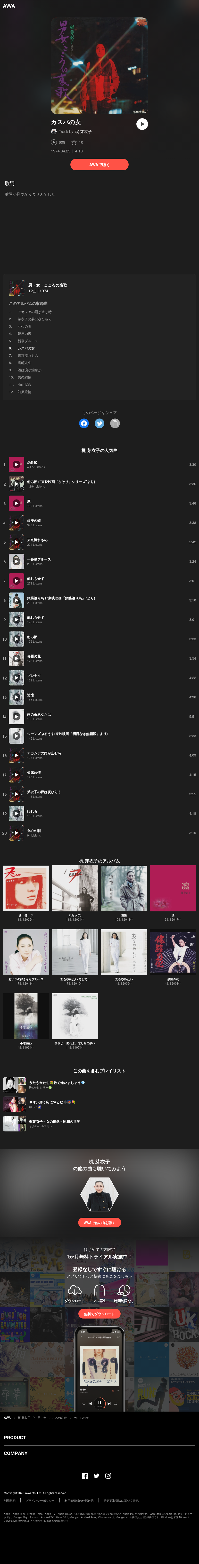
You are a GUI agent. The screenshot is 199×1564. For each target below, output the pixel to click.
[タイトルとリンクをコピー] (115, 423)
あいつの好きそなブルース (25, 979)
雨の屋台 (24, 384)
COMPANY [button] (15, 1453)
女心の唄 (24, 326)
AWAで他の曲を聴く (99, 1222)
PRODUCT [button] (15, 1437)
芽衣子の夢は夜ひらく (35, 318)
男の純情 (24, 377)
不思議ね (26, 1043)
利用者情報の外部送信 (79, 1500)
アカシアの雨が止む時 (35, 311)
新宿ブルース (28, 340)
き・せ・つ (26, 915)
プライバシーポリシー (40, 1500)
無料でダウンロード (99, 1313)
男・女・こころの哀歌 (47, 285)
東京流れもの (28, 355)
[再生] (142, 124)
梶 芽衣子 (83, 131)
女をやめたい (124, 979)
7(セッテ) (75, 915)
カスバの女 (81, 1417)
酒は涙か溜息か (29, 369)
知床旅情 (24, 391)
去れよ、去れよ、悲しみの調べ (75, 1043)
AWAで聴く (99, 164)
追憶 (124, 915)
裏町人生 (24, 362)
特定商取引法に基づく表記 (121, 1500)
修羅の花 (173, 979)
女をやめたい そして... (75, 979)
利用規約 (10, 1500)
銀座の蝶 (24, 333)
